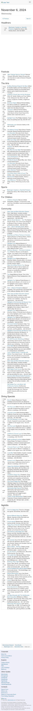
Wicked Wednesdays (12, 573)
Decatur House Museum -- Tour (15, 220)
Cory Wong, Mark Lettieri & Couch (16, 173)
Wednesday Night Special (14, 488)
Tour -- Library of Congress (14, 288)
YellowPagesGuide (6, 684)
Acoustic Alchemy (12, 551)
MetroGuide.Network (8, 645)
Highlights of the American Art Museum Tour (19, 302)
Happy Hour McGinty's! (13, 466)
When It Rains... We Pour (14, 546)
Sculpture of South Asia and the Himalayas (18, 94)
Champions (10, 109)
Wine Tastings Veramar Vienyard (16, 74)
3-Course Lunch (11, 412)
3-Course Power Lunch (13, 447)
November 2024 (19, 647)
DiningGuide (4, 676)
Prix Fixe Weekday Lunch (14, 419)
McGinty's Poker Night (13, 561)
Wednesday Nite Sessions (14, 603)
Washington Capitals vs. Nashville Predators (19, 190)
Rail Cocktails (10, 540)
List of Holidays (5, 667)
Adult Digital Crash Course (14, 369)
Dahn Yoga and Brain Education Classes (18, 211)
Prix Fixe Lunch (11, 407)
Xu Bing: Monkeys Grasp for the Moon (17, 86)
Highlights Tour (11, 243)
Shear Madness (11, 170)
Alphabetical (4, 664)
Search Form (4, 689)
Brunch (9, 400)
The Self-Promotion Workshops (15, 339)
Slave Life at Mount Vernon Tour (16, 265)
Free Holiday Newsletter (7, 696)
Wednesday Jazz (11, 124)
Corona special (11, 521)
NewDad (9, 146)
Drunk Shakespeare (12, 156)
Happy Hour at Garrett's (13, 525)
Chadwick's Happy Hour (13, 474)
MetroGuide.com (11, 700)
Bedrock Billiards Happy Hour (15, 515)
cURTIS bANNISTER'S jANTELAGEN (17, 568)
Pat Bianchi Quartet (12, 160)
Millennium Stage (12, 140)
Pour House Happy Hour (14, 481)
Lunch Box (10, 453)
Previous (6, 18)
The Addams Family (12, 129)
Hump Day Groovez (12, 587)
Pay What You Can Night (14, 150)
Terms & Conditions (6, 656)
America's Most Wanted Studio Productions (18, 376)
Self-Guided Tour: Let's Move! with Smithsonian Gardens (16, 385)
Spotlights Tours (11, 258)
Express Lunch (11, 460)
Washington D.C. (8, 647)
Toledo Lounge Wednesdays (15, 496)
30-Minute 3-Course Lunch (14, 433)
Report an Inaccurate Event (8, 694)
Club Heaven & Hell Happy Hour (15, 531)
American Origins (12, 103)
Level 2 (9, 580)
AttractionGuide (5, 682)
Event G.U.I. (4, 692)
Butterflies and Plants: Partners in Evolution (18, 235)
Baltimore (3, 669)
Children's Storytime (12, 200)
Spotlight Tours (11, 118)
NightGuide (4, 681)
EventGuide (18, 645)
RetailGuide (4, 679)
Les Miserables (11, 133)
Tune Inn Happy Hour (13, 510)
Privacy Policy (5, 657)
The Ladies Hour (11, 555)
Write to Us (4, 691)
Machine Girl (10, 176)
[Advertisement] (16, 52)
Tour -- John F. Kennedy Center (15, 226)
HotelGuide (4, 677)
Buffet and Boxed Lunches (14, 439)
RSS (2, 666)
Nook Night (10, 345)
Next (27, 18)
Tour (8, 274)
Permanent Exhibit (12, 324)
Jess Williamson (11, 180)
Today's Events (5, 662)
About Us (3, 654)
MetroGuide (4, 674)
